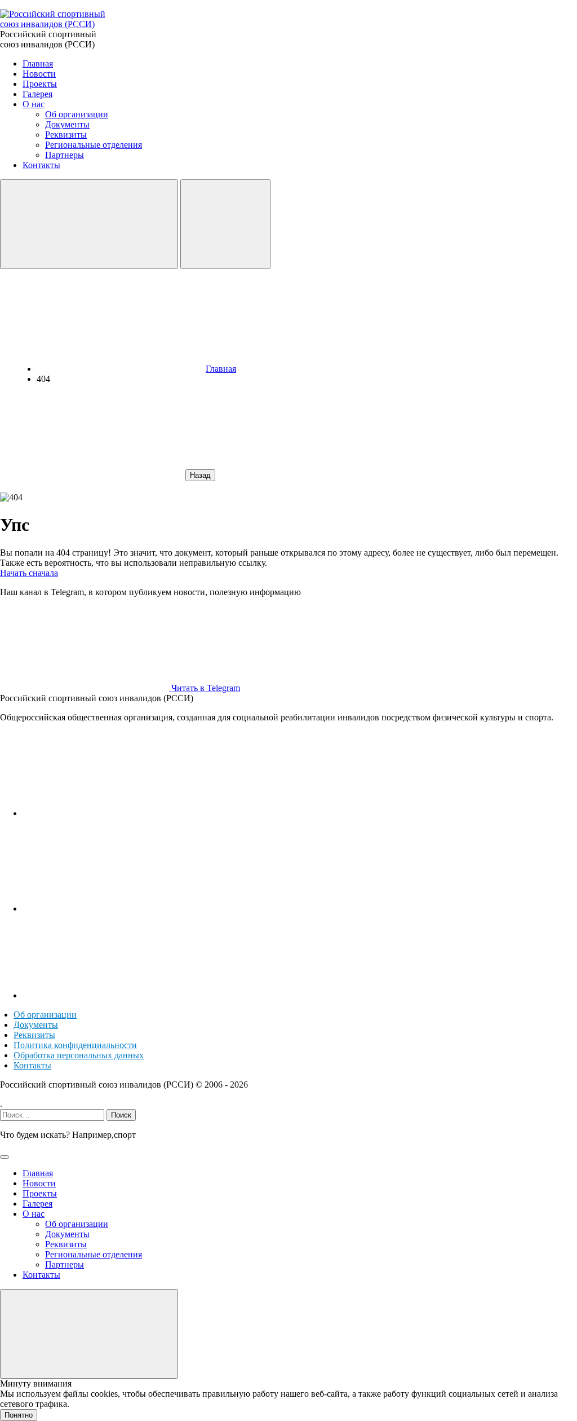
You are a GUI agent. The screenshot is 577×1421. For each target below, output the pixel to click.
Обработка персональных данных (79, 1055)
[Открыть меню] (225, 224)
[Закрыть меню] (89, 1334)
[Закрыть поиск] (4, 1157)
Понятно (19, 1415)
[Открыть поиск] (89, 224)
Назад (200, 475)
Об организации (45, 1014)
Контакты (32, 1065)
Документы (36, 1025)
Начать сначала (29, 573)
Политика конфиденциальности (75, 1045)
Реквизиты (34, 1035)
